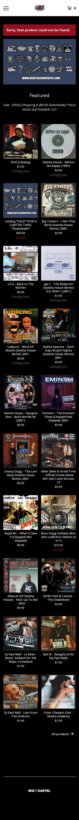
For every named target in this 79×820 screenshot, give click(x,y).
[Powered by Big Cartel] (39, 791)
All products (60, 734)
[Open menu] (6, 8)
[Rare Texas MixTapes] (39, 8)
